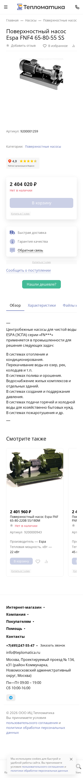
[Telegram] (10, 697)
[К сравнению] (46, 561)
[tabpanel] (41, 372)
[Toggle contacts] (77, 7)
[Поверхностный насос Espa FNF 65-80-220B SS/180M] (34, 476)
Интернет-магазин (24, 607)
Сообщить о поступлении (28, 270)
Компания (15, 614)
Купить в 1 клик (20, 213)
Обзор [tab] (15, 305)
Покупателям (18, 621)
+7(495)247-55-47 (20, 645)
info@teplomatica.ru (23, 652)
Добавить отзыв (23, 45)
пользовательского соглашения (32, 722)
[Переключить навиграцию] (6, 7)
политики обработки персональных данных (39, 770)
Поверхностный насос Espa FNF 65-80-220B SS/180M (34, 519)
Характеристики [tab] (42, 305)
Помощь (14, 628)
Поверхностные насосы (43, 146)
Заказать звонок (52, 645)
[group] (41, 88)
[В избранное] (38, 561)
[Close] (71, 759)
